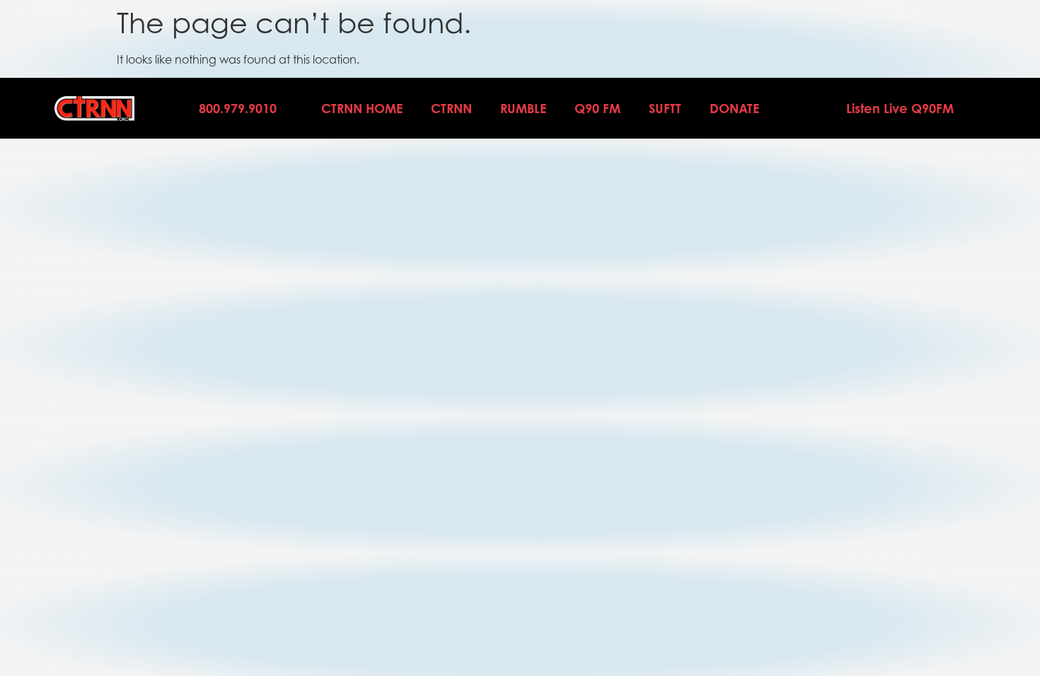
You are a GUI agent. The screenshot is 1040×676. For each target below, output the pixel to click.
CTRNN (451, 108)
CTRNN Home (362, 108)
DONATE (734, 108)
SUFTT (665, 108)
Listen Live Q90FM (900, 108)
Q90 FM (597, 108)
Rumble (523, 108)
